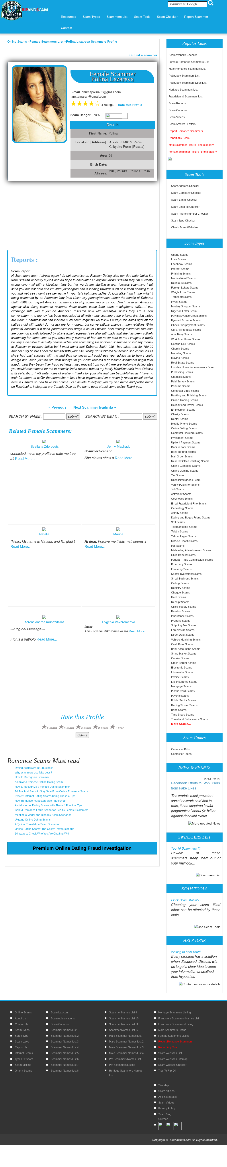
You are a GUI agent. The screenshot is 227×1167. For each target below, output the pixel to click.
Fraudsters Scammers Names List (178, 1018)
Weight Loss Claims (183, 292)
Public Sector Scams (183, 700)
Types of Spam (24, 1059)
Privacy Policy (166, 1108)
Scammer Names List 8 (65, 1070)
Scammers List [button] (117, 16)
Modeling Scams (181, 353)
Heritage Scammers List (183, 89)
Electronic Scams (181, 667)
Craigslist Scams (181, 376)
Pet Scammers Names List (125, 1059)
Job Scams (177, 489)
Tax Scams (177, 475)
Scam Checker (167, 16)
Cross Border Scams (183, 663)
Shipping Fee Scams (183, 625)
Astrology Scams (181, 494)
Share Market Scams (183, 653)
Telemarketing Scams (184, 526)
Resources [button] (68, 16)
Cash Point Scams (182, 644)
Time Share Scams (182, 714)
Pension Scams (180, 611)
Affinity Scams (179, 512)
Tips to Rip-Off (167, 1070)
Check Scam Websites (184, 227)
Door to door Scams (183, 447)
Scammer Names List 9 (123, 1012)
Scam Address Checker (185, 186)
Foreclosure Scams (182, 630)
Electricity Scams (181, 569)
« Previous (58, 407)
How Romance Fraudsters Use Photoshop (40, 800)
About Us (20, 1018)
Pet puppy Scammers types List (187, 82)
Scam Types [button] (91, 16)
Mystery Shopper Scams (185, 306)
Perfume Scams (180, 386)
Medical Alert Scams (183, 278)
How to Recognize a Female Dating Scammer (42, 786)
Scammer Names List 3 (65, 1041)
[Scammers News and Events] (204, 823)
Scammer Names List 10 (124, 1018)
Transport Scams (181, 297)
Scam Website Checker (183, 55)
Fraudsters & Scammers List (185, 96)
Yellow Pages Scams (183, 536)
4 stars (69, 727)
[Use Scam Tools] (207, 926)
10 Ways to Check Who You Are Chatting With (42, 833)
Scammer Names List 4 (65, 1047)
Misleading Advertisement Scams (191, 550)
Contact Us (21, 1024)
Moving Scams (180, 358)
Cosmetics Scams (182, 498)
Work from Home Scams (185, 339)
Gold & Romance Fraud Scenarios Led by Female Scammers (51, 810)
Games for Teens (181, 754)
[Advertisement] (40, 214)
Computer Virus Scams (185, 390)
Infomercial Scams (182, 672)
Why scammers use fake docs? (33, 772)
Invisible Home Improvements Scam (192, 367)
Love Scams (178, 259)
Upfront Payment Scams (185, 442)
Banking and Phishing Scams (189, 395)
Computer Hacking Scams (187, 433)
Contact (66, 28)
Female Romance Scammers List (189, 61)
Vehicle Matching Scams (186, 639)
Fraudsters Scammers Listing (175, 1024)
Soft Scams (178, 522)
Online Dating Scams (184, 428)
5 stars (52, 727)
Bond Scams (178, 710)
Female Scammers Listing (174, 1035)
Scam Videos (177, 117)
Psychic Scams (180, 695)
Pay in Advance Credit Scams (189, 315)
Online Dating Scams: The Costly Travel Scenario (44, 829)
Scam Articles (166, 1091)
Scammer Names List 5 (65, 1053)
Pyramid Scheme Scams (186, 320)
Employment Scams (183, 409)
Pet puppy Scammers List (184, 75)
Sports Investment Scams (186, 574)
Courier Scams (180, 658)
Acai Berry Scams (181, 334)
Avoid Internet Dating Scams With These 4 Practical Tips (48, 805)
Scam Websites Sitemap (173, 1059)
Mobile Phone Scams (184, 423)
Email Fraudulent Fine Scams (189, 503)
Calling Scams (180, 583)
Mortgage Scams (181, 686)
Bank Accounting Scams (185, 649)
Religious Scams (181, 283)
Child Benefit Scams (183, 555)
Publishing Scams (182, 372)
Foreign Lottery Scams (184, 287)
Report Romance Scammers (186, 131)
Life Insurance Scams (184, 681)
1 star (119, 727)
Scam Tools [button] (142, 16)
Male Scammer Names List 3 (126, 1047)
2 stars (103, 727)
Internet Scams (180, 269)
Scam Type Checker (183, 220)
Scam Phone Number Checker (189, 213)
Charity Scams (180, 414)
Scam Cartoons (178, 110)
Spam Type (21, 1035)
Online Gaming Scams (184, 470)
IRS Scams (177, 545)
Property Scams (180, 620)
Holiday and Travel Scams (187, 405)
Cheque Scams (180, 592)
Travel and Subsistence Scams (189, 719)
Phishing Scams (181, 273)
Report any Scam (179, 138)
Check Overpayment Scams (188, 325)
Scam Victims (23, 1064)
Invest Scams (179, 301)
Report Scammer (196, 16)
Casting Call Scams (183, 344)
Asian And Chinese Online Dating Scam (39, 782)
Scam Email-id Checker (185, 206)
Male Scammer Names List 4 (126, 1053)
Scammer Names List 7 (65, 1064)
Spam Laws (22, 1041)
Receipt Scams (180, 602)
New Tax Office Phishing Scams (190, 461)
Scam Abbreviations (63, 1018)
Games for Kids (180, 749)
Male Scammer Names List (125, 1035)
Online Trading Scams (184, 400)
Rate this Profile (130, 105)
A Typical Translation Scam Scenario (37, 824)
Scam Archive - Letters (182, 124)
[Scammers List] (208, 875)
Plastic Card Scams (183, 691)
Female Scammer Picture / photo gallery (193, 151)
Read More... (25, 459)
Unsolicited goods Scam (185, 480)
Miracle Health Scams (184, 541)
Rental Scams (179, 419)
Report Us (21, 1047)
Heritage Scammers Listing (174, 1012)
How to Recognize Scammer (32, 777)
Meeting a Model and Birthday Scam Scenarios (43, 815)
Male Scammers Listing (172, 1030)
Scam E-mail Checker (184, 199)
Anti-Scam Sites (167, 1096)
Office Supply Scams (183, 606)
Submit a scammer (143, 55)
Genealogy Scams (182, 508)
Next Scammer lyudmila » (94, 407)
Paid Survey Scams (183, 381)
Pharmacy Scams (181, 564)
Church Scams (180, 348)
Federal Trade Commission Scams (192, 559)
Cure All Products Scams (186, 329)
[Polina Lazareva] (39, 104)
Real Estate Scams (182, 362)
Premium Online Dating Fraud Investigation (82, 848)
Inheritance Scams (182, 616)
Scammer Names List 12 (124, 1030)
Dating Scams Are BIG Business (34, 767)
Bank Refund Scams (183, 451)
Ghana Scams (179, 254)
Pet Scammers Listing (122, 1064)
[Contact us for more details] (199, 984)
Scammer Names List (63, 1030)
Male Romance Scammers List (187, 68)
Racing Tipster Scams (184, 705)
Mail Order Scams (182, 456)
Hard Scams (178, 597)
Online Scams (17, 41)
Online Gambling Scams (185, 465)
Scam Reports (177, 103)
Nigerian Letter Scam (184, 311)
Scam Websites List (170, 1053)
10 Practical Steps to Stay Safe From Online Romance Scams (51, 791)
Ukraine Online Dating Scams (33, 819)
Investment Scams (182, 437)
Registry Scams (180, 587)
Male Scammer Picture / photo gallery (191, 144)
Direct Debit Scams (182, 634)
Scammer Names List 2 (65, 1035)
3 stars (86, 727)
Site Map (163, 1085)
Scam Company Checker (186, 192)
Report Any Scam (168, 1047)
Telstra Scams (179, 531)
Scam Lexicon (59, 1012)
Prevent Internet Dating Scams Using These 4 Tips (45, 796)
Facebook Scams (181, 264)
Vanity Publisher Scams (185, 484)
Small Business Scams (185, 578)
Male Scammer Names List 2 (126, 1041)
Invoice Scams (180, 677)
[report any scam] (170, 158)
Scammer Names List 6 (65, 1059)
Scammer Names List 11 (123, 1024)
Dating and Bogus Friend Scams (190, 517)
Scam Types (22, 1030)
